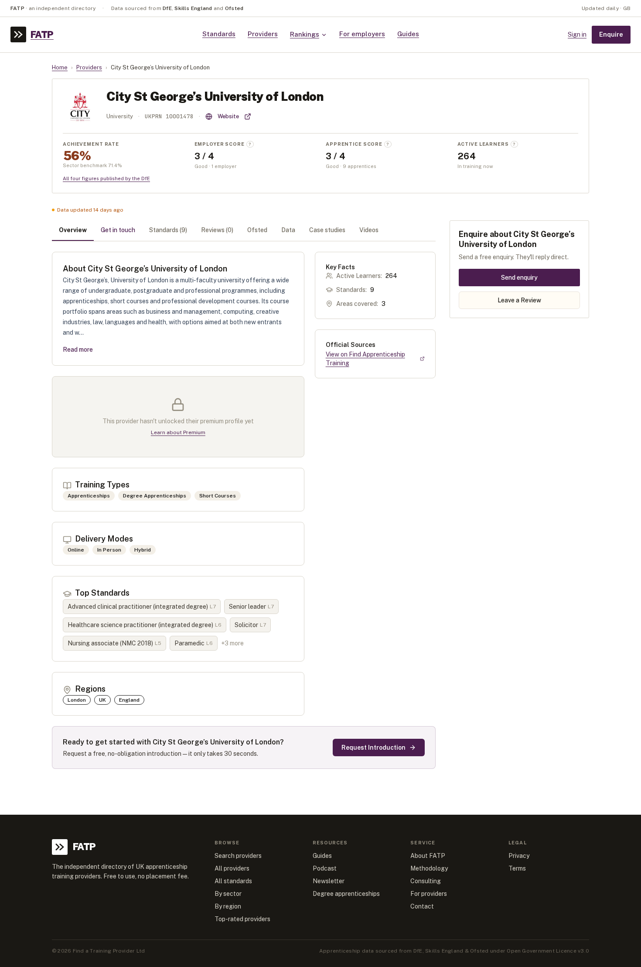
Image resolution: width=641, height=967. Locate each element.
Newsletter (328, 881)
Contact (422, 906)
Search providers (238, 855)
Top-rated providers (242, 919)
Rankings (304, 34)
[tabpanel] (244, 510)
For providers (428, 893)
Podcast (325, 868)
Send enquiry (519, 277)
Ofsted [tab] (257, 229)
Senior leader (251, 606)
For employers (362, 34)
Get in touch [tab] (118, 229)
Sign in (577, 34)
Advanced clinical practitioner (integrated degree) (142, 606)
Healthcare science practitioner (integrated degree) (145, 624)
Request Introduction (373, 747)
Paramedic (193, 643)
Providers (263, 34)
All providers (232, 868)
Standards (218, 34)
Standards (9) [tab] (168, 229)
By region (228, 906)
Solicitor (250, 624)
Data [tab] (288, 229)
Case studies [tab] (327, 229)
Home (60, 67)
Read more (78, 349)
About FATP (427, 855)
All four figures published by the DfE (106, 178)
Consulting (425, 881)
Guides (408, 34)
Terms (517, 868)
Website (228, 116)
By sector (228, 893)
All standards (233, 881)
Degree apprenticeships (346, 893)
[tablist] (244, 230)
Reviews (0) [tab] (217, 229)
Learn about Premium (178, 432)
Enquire (611, 34)
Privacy (518, 855)
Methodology (429, 868)
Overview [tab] (73, 229)
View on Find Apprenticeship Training (365, 359)
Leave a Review (519, 300)
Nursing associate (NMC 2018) (114, 643)
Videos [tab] (368, 229)
